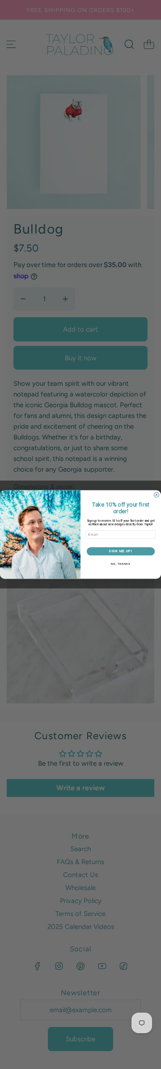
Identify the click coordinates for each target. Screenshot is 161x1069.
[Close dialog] (156, 494)
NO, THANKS (121, 563)
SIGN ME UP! (120, 551)
